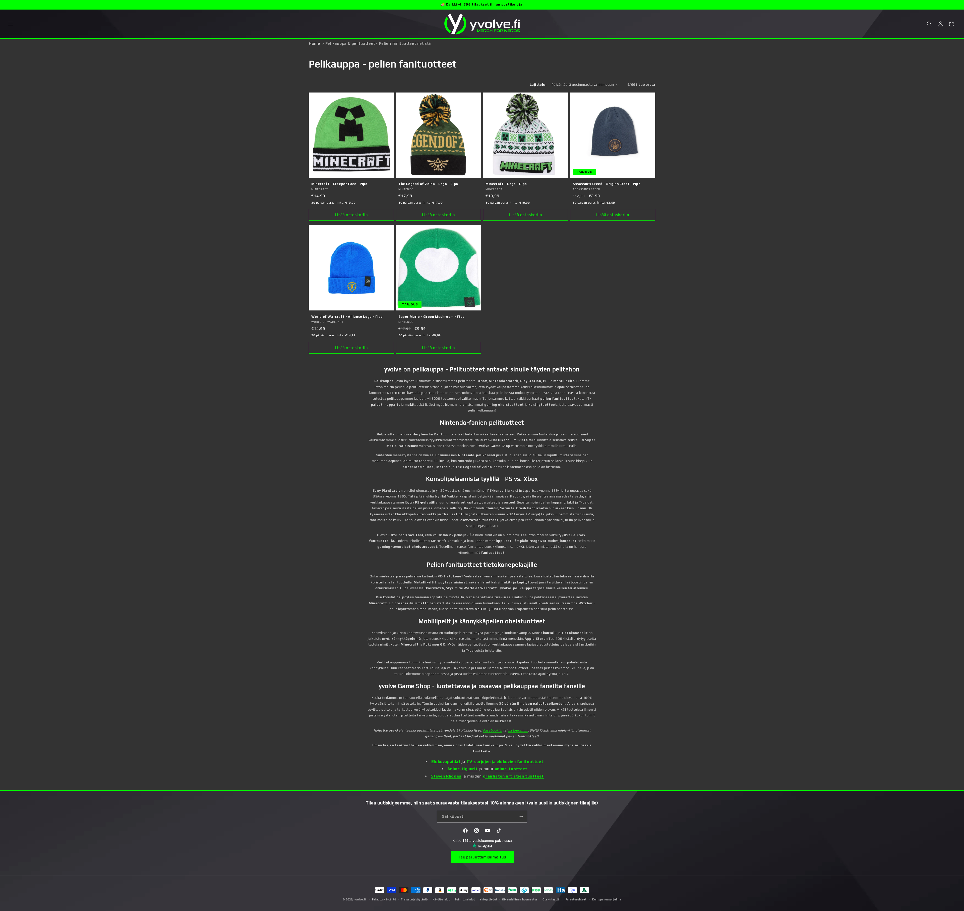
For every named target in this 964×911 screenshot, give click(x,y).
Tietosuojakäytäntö (414, 899)
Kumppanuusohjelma (606, 899)
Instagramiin (518, 730)
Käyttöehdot (441, 899)
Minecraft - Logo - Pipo (506, 184)
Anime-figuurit (462, 768)
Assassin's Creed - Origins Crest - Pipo (606, 184)
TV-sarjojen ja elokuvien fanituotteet (504, 761)
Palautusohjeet (576, 899)
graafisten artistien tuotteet (513, 776)
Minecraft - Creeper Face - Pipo (339, 184)
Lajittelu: (538, 84)
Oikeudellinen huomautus (519, 899)
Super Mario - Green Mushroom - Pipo (431, 316)
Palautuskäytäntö (384, 899)
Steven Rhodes (446, 776)
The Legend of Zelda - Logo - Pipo (428, 184)
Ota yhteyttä (551, 899)
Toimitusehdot (465, 899)
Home (314, 43)
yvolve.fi (360, 899)
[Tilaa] (521, 817)
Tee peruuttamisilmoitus (482, 857)
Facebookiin (492, 730)
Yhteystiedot (488, 899)
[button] (10, 23)
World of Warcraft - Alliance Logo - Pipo (347, 316)
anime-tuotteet (511, 768)
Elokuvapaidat (446, 761)
